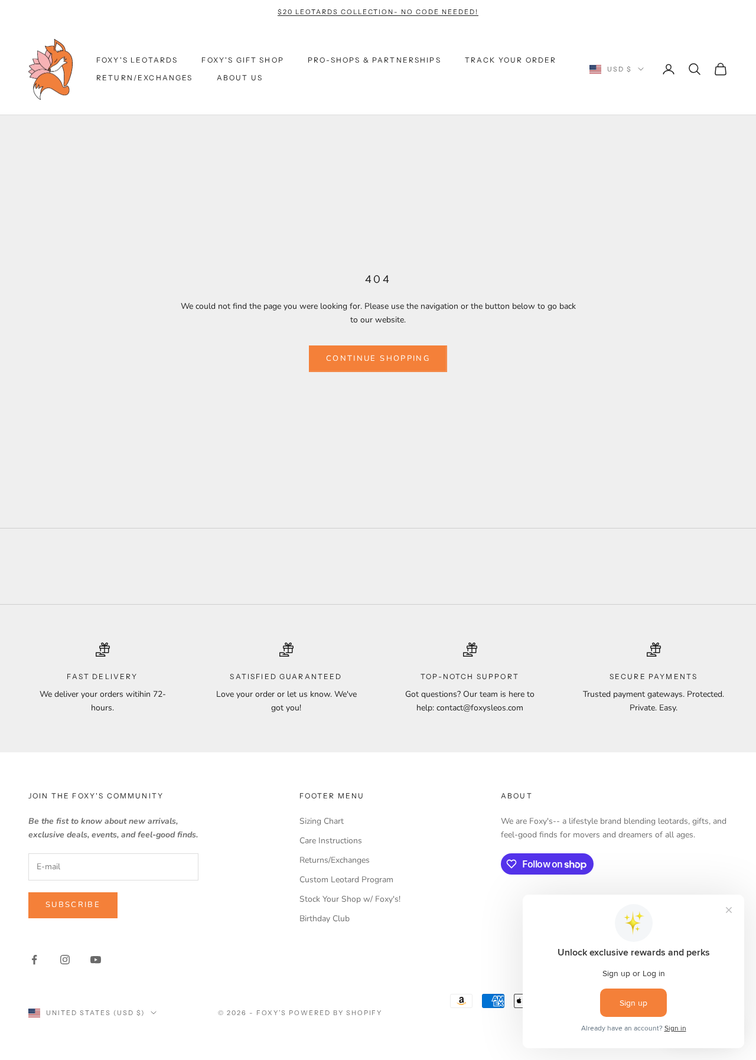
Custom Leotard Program (346, 879)
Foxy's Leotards (137, 60)
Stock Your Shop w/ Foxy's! (349, 899)
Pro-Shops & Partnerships (374, 60)
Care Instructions (330, 840)
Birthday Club (324, 918)
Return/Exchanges (144, 77)
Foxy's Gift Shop (242, 60)
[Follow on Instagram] (65, 960)
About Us (240, 77)
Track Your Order (511, 60)
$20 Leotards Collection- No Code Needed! (378, 12)
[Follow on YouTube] (96, 960)
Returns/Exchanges (334, 860)
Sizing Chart (321, 821)
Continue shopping (378, 358)
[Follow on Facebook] (34, 960)
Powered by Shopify (336, 1013)
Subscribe (72, 904)
